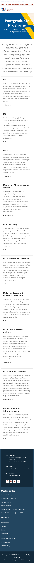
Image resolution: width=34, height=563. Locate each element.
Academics (15, 29)
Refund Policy (5, 546)
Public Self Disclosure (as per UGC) (12, 513)
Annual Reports (6, 505)
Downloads (4, 533)
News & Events (6, 502)
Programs (25, 29)
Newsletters (5, 523)
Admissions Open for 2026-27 (12, 2)
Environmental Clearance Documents (13, 509)
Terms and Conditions (8, 538)
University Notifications (8, 498)
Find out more (7, 105)
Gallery (3, 526)
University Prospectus (8, 495)
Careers (3, 530)
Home (6, 29)
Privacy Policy (5, 542)
